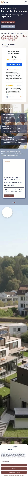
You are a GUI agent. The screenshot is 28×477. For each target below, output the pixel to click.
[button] (12, 202)
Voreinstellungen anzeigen (14, 472)
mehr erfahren (9, 196)
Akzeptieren (14, 465)
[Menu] (25, 2)
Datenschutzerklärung (15, 475)
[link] (14, 178)
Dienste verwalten (5, 461)
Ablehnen (14, 468)
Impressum (22, 475)
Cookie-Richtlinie (7, 475)
